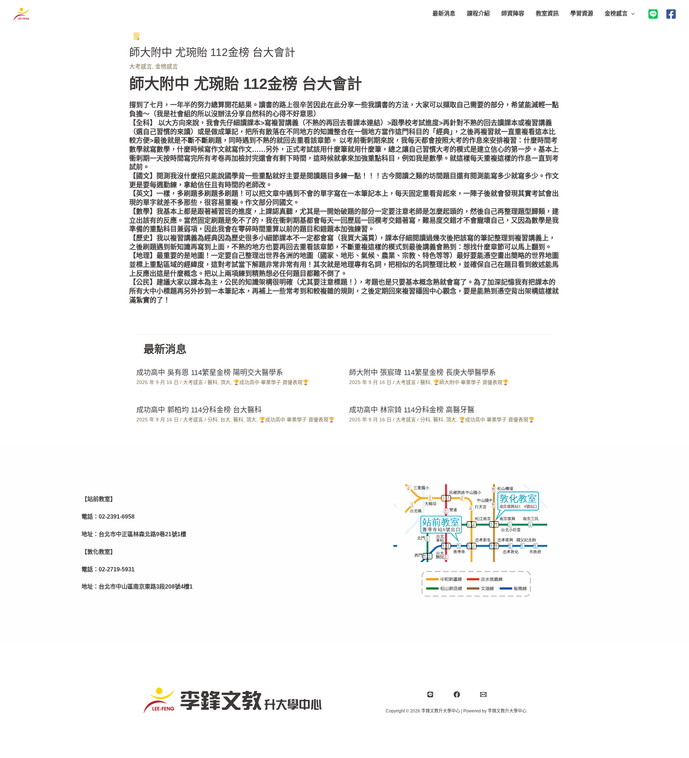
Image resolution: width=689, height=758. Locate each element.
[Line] (430, 694)
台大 (225, 419)
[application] (631, 13)
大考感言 (140, 67)
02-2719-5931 (117, 569)
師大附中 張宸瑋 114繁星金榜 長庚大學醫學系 (422, 372)
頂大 (225, 382)
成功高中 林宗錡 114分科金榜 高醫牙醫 (411, 410)
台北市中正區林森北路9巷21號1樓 (142, 534)
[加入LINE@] (653, 14)
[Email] (483, 694)
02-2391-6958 (117, 517)
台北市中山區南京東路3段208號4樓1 (146, 587)
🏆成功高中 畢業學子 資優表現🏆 (271, 382)
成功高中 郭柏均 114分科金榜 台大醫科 (199, 410)
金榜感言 (166, 67)
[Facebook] (671, 14)
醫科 (212, 382)
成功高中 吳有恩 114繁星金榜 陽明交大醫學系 (209, 372)
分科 (212, 419)
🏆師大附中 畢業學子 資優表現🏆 (470, 382)
